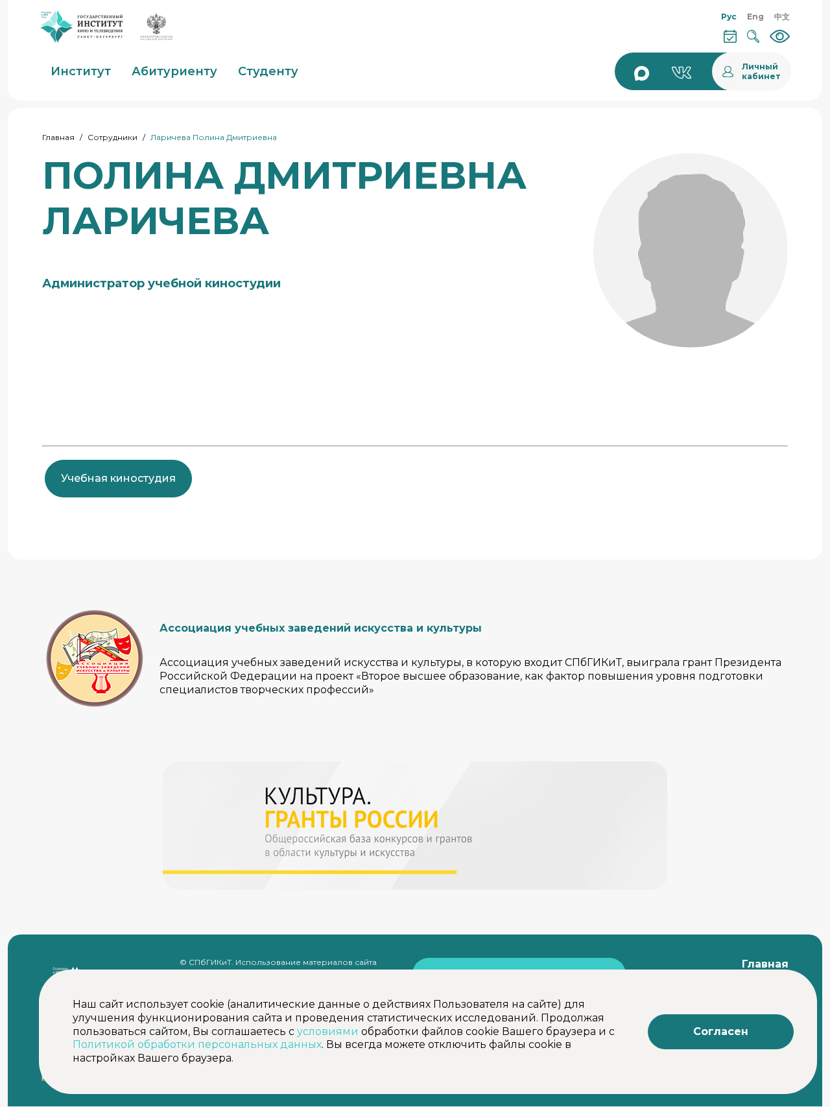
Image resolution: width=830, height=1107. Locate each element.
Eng (755, 16)
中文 (782, 16)
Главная (58, 137)
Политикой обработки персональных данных (197, 1044)
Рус (729, 16)
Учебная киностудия (118, 478)
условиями (328, 1031)
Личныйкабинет (761, 71)
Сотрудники (112, 137)
